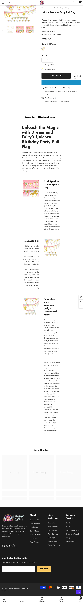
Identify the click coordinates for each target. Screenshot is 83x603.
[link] (14, 494)
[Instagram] (9, 546)
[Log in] (73, 3)
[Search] (9, 3)
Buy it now (61, 82)
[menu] (3, 2)
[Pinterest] (15, 546)
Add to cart (56, 76)
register (44, 569)
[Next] (37, 29)
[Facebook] (4, 546)
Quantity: (45, 56)
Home (44, 8)
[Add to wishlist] (75, 76)
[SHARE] (79, 76)
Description (30, 117)
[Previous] (2, 29)
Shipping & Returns (46, 117)
